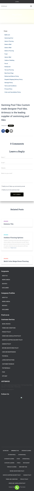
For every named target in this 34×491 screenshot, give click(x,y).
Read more (13, 247)
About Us (5, 275)
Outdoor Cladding (9, 60)
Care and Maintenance (9, 352)
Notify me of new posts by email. (11, 190)
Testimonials (6, 368)
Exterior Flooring (9, 50)
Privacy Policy (8, 89)
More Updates (6, 324)
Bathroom (7, 34)
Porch (6, 63)
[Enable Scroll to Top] (31, 488)
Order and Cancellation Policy (13, 92)
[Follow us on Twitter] (8, 399)
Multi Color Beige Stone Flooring (16, 261)
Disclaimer (5, 287)
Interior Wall (8, 57)
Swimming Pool (9, 38)
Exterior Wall (8, 44)
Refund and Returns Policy (12, 76)
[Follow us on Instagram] (18, 399)
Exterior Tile (8, 224)
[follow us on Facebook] (3, 399)
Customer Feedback (8, 364)
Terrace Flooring (9, 70)
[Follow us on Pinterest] (13, 399)
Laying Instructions (8, 360)
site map (4, 376)
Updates (17, 1)
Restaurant (7, 66)
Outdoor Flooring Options (13, 238)
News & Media (6, 279)
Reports (4, 283)
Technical (5, 356)
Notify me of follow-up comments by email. (14, 186)
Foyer (6, 54)
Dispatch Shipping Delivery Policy (14, 79)
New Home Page (9, 73)
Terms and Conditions (11, 85)
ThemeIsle (22, 487)
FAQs (3, 372)
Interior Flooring (9, 41)
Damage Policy (9, 82)
